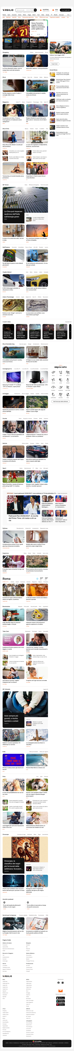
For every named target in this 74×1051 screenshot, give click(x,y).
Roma (6, 578)
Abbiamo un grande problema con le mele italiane (38, 723)
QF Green (6, 185)
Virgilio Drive (5, 987)
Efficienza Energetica (34, 184)
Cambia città (5, 581)
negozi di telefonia (7, 969)
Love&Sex (41, 128)
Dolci (40, 606)
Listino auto (5, 1020)
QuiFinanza (6, 247)
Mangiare (28, 943)
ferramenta (5, 944)
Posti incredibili (44, 393)
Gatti (41, 776)
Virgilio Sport (28, 983)
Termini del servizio (26, 12)
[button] (45, 34)
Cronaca (32, 443)
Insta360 (52, 60)
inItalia (27, 996)
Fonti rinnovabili (44, 184)
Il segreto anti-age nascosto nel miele (36, 680)
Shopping (4, 1010)
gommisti (4, 959)
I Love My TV (17, 368)
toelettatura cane (6, 967)
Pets (4, 776)
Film (41, 102)
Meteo (24, 14)
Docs (36, 17)
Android (18, 297)
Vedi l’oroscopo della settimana (60, 401)
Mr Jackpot (28, 1016)
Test (47, 128)
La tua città (28, 1028)
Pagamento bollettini (55, 17)
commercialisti (29, 967)
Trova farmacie (29, 1026)
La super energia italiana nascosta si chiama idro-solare (38, 219)
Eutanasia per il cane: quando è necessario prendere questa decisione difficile (40, 802)
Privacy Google (33, 12)
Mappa (40, 581)
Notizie (4, 14)
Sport (9, 14)
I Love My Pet (25, 368)
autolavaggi (5, 960)
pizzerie (27, 950)
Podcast (46, 776)
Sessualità (45, 631)
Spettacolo (34, 31)
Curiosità (46, 272)
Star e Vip (30, 77)
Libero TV (28, 1004)
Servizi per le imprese (9, 915)
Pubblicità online (33, 915)
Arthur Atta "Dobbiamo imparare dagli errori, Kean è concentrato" (21, 335)
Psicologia (34, 631)
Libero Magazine (29, 1002)
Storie (46, 443)
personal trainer (29, 969)
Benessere (27, 631)
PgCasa (5, 528)
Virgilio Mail (5, 981)
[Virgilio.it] (8, 10)
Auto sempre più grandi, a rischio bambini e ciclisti (11, 718)
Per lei (46, 52)
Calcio (21, 468)
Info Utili (35, 247)
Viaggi (29, 14)
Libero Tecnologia (8, 297)
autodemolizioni (6, 957)
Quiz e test (45, 553)
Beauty (26, 128)
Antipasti (20, 606)
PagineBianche (6, 1033)
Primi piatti (26, 606)
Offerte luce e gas (44, 17)
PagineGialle (5, 1025)
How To (34, 297)
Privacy (33, 1044)
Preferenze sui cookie (45, 1044)
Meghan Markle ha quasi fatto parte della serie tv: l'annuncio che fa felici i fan (36, 119)
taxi (3, 955)
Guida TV (18, 102)
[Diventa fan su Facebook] (58, 982)
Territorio (5, 601)
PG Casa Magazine (6, 1031)
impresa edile (5, 946)
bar (27, 946)
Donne (19, 14)
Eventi (17, 581)
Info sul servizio (19, 12)
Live (41, 468)
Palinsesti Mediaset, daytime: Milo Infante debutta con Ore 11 (47, 519)
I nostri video (7, 322)
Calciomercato (27, 468)
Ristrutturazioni (44, 344)
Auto (27, 272)
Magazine (6, 102)
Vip (26, 179)
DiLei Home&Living (8, 344)
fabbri (4, 950)
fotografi (28, 971)
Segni (39, 834)
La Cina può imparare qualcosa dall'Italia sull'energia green (13, 214)
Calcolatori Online (29, 1034)
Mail (4, 17)
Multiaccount (5, 992)
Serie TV (46, 102)
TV (51, 14)
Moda (41, 77)
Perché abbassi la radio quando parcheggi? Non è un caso (63, 134)
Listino (40, 272)
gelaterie (28, 944)
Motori (34, 14)
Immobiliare (21, 247)
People (24, 77)
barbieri (27, 959)
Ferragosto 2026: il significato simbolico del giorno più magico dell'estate (35, 890)
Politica (37, 443)
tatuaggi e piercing (30, 960)
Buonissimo (6, 606)
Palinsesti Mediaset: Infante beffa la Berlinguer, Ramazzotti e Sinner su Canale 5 (47, 507)
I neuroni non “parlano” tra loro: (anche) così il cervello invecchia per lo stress (36, 649)
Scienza (4, 316)
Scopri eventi (29, 1024)
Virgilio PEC (5, 985)
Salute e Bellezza (30, 953)
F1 (33, 468)
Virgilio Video (28, 987)
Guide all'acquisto (39, 52)
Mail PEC (14, 17)
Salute (40, 631)
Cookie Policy (37, 1044)
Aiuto (4, 998)
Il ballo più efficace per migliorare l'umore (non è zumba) (38, 663)
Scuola (5, 418)
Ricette (55, 14)
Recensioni (45, 297)
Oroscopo (61, 14)
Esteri (42, 443)
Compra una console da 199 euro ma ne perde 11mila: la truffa (8, 335)
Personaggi (36, 102)
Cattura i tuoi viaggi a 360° (57, 55)
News (23, 102)
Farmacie (22, 581)
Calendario (5, 994)
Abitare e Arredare (7, 943)
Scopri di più (54, 64)
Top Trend (5, 72)
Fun (68, 17)
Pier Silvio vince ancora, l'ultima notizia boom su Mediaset (62, 94)
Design (29, 344)
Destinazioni (17, 393)
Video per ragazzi (44, 751)
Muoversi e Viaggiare (8, 953)
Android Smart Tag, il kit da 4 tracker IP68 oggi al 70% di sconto (63, 81)
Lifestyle (36, 77)
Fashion (32, 128)
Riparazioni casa (44, 528)
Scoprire (28, 652)
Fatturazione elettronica (28, 17)
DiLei (4, 77)
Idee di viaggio (25, 393)
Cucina (27, 626)
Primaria (35, 418)
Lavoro (46, 247)
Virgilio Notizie (29, 981)
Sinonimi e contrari (27, 418)
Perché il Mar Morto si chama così (35, 767)
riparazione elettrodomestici (8, 948)
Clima (26, 184)
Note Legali (29, 1044)
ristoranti (28, 948)
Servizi (4, 963)
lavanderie (5, 965)
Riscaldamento (20, 528)
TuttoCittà (5, 1035)
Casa (27, 96)
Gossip (47, 14)
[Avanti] (70, 331)
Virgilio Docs (5, 989)
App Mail (4, 996)
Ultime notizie (25, 443)
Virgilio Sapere (5, 1012)
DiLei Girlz (6, 128)
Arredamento (36, 344)
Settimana (29, 834)
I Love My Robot (44, 368)
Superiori (46, 418)
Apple (22, 297)
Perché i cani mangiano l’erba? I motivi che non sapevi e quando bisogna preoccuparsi (36, 794)
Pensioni (41, 247)
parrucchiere (28, 955)
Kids (4, 751)
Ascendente (45, 834)
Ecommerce (41, 915)
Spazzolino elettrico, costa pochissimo (37, 68)
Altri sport (45, 468)
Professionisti (29, 963)
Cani (37, 776)
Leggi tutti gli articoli (62, 493)
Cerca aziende (29, 1022)
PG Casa (4, 1029)
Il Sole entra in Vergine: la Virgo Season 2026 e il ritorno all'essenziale (39, 868)
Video (42, 14)
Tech (38, 14)
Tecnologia (28, 70)
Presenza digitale (23, 915)
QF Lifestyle (6, 689)
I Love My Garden (34, 368)
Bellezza (46, 77)
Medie (40, 418)
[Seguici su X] (62, 982)
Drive (19, 17)
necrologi (5, 971)
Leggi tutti (45, 689)
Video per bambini (33, 751)
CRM (47, 915)
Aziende (28, 581)
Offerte (31, 52)
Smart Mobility (5, 1022)
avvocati (28, 965)
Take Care (6, 631)
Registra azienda (6, 1027)
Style (36, 128)
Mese (35, 834)
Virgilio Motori (7, 272)
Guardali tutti (68, 321)
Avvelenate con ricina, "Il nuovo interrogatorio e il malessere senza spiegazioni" (12, 119)
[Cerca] (35, 10)
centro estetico (29, 957)
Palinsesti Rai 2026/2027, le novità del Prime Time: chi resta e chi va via (23, 518)
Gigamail (4, 991)
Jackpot (63, 17)
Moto (31, 272)
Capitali (37, 393)
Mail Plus (8, 17)
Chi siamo (24, 1044)
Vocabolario (28, 1030)
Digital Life (28, 297)
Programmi (29, 102)
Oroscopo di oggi (21, 834)
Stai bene (5, 684)
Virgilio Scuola (5, 1014)
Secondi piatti (34, 606)
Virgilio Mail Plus (6, 983)
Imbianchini (28, 528)
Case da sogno (22, 344)
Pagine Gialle (7, 940)
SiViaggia (6, 393)
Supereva (6, 553)
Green (5, 219)
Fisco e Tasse (28, 247)
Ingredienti (45, 606)
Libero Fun (28, 1018)
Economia (14, 14)
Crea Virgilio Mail (66, 10)
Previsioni (46, 581)
